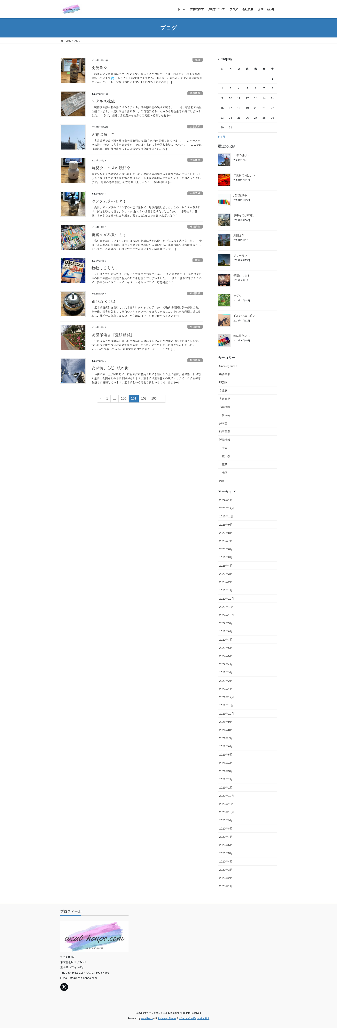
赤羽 (224, 472)
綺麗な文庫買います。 (110, 235)
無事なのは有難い (244, 215)
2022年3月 (225, 672)
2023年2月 (225, 582)
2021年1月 (225, 787)
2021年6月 (225, 746)
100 (123, 399)
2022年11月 (226, 606)
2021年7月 (225, 738)
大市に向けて (103, 134)
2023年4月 (225, 565)
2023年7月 (225, 541)
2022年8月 (225, 631)
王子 (224, 464)
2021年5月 (225, 754)
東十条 (226, 456)
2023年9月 (225, 524)
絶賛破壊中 (240, 195)
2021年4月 (225, 763)
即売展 (223, 382)
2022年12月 (226, 598)
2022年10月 (226, 615)
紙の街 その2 (103, 301)
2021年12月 (226, 697)
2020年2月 (225, 877)
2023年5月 (225, 557)
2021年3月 (225, 771)
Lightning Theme (167, 1018)
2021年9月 (225, 721)
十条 (224, 447)
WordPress (147, 1018)
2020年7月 (225, 836)
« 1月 (221, 137)
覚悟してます (241, 275)
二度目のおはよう (244, 175)
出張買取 (224, 374)
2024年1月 (225, 500)
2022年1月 (225, 689)
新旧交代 (238, 235)
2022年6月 (225, 647)
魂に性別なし (241, 335)
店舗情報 (195, 226)
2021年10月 (226, 713)
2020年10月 (226, 812)
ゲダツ (237, 295)
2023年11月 (226, 516)
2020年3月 (225, 869)
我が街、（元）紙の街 (110, 368)
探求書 (223, 423)
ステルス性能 (103, 101)
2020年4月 (225, 861)
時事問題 (195, 93)
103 (154, 399)
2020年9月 (225, 820)
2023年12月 (226, 508)
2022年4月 (225, 664)
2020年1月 (225, 886)
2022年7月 (225, 639)
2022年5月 (225, 656)
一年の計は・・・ (244, 155)
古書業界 (195, 126)
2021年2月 (225, 779)
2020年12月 (226, 795)
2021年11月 (226, 705)
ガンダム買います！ (109, 201)
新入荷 (226, 415)
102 (143, 399)
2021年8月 (225, 730)
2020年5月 (225, 853)
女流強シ (99, 68)
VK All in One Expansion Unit (194, 1018)
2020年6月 (225, 844)
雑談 (197, 60)
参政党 (223, 390)
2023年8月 (225, 532)
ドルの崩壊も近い (244, 315)
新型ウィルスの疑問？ (110, 168)
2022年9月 (225, 623)
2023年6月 (225, 549)
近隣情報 (224, 439)
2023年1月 (225, 590)
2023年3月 (225, 573)
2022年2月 (225, 680)
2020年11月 (226, 803)
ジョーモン (240, 255)
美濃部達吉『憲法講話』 (112, 335)
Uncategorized (228, 366)
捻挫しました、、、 (107, 268)
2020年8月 (225, 828)
